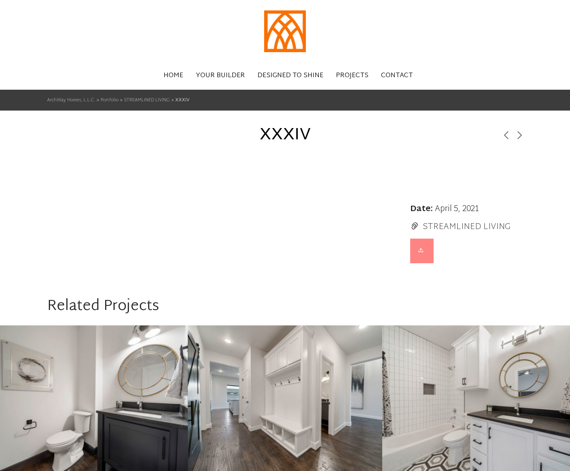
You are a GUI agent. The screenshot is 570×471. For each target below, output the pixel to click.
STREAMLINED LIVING (467, 226)
